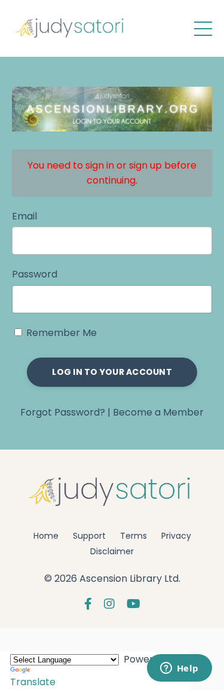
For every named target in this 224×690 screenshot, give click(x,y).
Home (46, 536)
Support (89, 536)
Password (34, 274)
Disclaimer (112, 551)
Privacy (176, 536)
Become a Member (158, 412)
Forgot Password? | (66, 412)
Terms (133, 536)
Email (24, 216)
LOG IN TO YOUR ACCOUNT (112, 372)
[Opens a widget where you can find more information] (179, 669)
